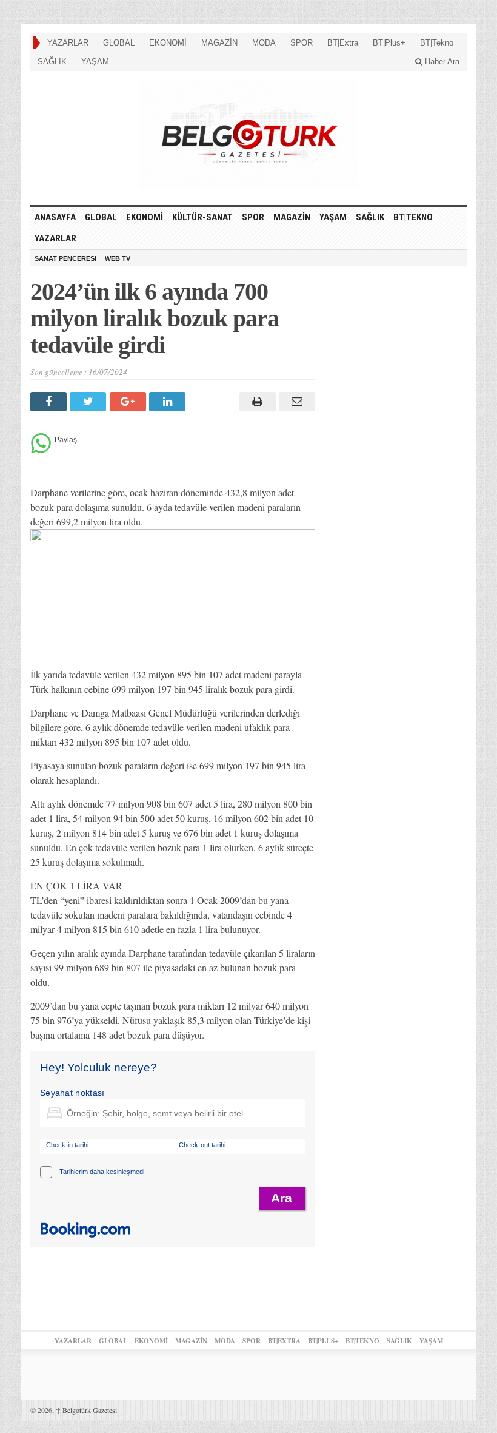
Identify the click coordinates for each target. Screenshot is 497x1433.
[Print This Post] (255, 401)
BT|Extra (342, 42)
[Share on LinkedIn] (168, 401)
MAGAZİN (219, 42)
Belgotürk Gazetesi (86, 1410)
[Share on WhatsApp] (41, 450)
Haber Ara (440, 61)
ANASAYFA (55, 217)
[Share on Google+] (129, 401)
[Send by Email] (295, 401)
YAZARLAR (67, 42)
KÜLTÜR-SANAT (202, 217)
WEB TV (117, 258)
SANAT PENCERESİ (65, 258)
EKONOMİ (168, 42)
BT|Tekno (436, 42)
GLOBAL (119, 42)
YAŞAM (95, 61)
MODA (264, 42)
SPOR (301, 42)
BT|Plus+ (389, 42)
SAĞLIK (52, 61)
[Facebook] (50, 401)
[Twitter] (89, 401)
